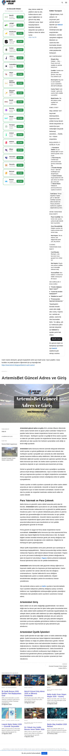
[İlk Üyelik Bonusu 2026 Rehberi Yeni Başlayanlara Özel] (12, 680)
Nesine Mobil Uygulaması (9, 444)
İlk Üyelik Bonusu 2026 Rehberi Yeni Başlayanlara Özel (11, 693)
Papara (44, 558)
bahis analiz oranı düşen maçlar (54, 690)
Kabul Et (44, 753)
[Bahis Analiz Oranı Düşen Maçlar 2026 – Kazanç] (57, 680)
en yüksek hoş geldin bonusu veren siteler (33, 723)
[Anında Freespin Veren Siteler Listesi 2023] (10, 452)
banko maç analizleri (57, 720)
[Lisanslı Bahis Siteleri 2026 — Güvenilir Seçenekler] (12, 713)
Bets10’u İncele (56, 339)
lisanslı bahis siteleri (13, 720)
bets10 (60, 25)
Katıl (21, 17)
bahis (44, 586)
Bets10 (30, 687)
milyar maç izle (32, 37)
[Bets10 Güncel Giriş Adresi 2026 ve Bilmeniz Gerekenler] (34, 680)
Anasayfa (4, 371)
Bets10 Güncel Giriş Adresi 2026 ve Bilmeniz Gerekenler (34, 693)
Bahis (3, 687)
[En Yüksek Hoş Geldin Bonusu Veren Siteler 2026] (34, 713)
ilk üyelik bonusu (11, 687)
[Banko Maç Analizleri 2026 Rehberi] (57, 713)
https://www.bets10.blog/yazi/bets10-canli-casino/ (18, 365)
